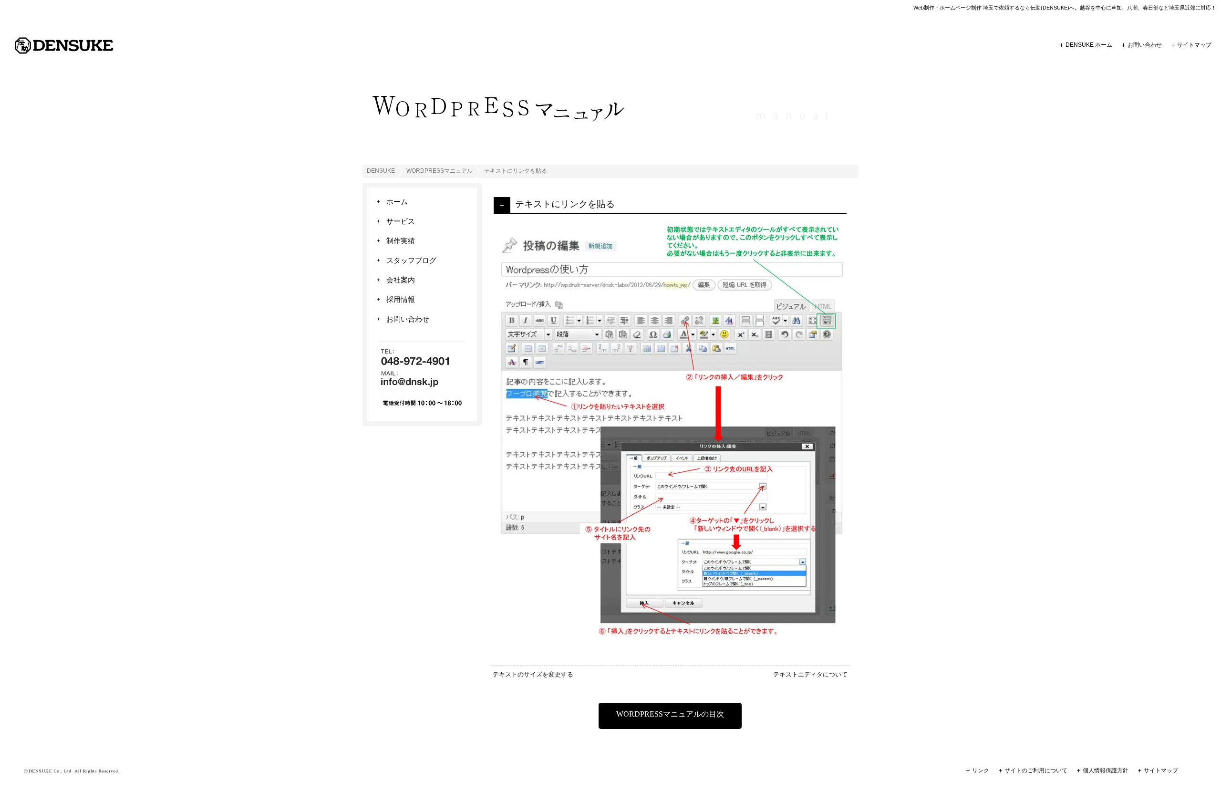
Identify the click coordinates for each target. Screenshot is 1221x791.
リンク (980, 770)
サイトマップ (1194, 45)
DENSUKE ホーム (1089, 45)
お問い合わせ (1145, 45)
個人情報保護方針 (1105, 770)
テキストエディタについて (810, 674)
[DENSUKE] (64, 52)
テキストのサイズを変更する (533, 674)
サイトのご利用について (1035, 770)
